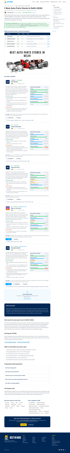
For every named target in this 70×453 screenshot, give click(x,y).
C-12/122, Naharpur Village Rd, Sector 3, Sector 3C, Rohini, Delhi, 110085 (19, 120)
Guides (37, 1)
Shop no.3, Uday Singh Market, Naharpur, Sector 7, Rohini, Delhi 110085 (19, 201)
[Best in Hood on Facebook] (61, 449)
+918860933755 (16, 284)
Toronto (11, 407)
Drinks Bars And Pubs (33, 411)
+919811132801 (9, 117)
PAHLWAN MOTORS (10, 46)
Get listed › (54, 31)
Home (5, 5)
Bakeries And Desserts (33, 406)
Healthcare (47, 413)
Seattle (18, 406)
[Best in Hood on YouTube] (59, 449)
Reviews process (53, 1)
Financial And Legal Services (34, 413)
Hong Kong (7, 404)
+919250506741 (9, 158)
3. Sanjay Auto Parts (57, 10)
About (60, 1)
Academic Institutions (41, 402)
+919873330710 (9, 199)
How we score (55, 17)
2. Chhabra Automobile (57, 9)
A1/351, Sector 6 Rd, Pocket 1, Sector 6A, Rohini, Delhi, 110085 (17, 161)
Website (8, 239)
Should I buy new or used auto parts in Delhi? (15, 375)
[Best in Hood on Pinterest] (63, 449)
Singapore (23, 406)
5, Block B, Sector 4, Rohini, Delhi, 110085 (14, 241)
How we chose (33, 10)
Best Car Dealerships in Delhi (10, 342)
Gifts (42, 413)
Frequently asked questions (58, 26)
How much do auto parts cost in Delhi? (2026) (59, 20)
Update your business (56, 442)
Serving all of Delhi (56, 21)
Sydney (6, 407)
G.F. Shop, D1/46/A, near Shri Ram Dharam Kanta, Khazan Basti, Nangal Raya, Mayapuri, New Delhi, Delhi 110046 (27, 286)
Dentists (40, 411)
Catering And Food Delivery (44, 406)
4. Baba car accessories (57, 12)
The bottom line (56, 28)
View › (48, 36)
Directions (18, 117)
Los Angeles (7, 406)
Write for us (54, 443)
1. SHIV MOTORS (56, 7)
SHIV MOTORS (9, 36)
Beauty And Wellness (41, 404)
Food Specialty (46, 411)
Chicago (12, 402)
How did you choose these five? (12, 371)
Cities (33, 1)
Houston (21, 402)
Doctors (42, 407)
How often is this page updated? (12, 383)
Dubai (17, 402)
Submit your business (44, 1)
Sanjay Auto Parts (10, 41)
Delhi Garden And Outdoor (34, 407)
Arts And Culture (32, 404)
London (19, 404)
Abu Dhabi (7, 402)
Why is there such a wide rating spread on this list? (16, 379)
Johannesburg (13, 404)
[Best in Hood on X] (65, 449)
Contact (64, 1)
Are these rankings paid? (10, 367)
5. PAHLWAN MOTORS (57, 14)
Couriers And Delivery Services (34, 409)
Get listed (23, 424)
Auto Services (12, 5)
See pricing (30, 424)
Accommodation (32, 402)
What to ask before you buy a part (58, 24)
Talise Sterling (10, 12)
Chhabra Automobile (11, 38)
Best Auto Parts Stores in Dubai (23, 342)
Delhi (8, 5)
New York (13, 406)
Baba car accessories (11, 43)
